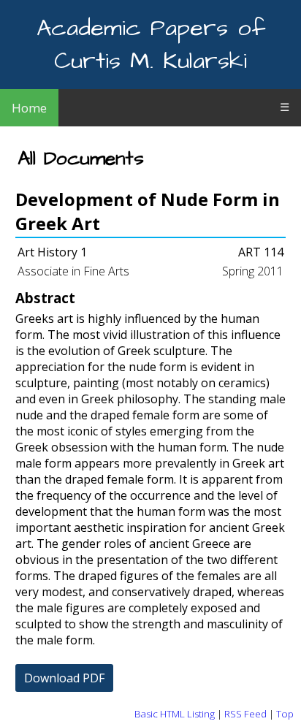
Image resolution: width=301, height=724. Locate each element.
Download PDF (64, 678)
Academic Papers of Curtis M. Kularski (151, 44)
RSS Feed (245, 713)
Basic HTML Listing (174, 713)
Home (29, 107)
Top (285, 713)
